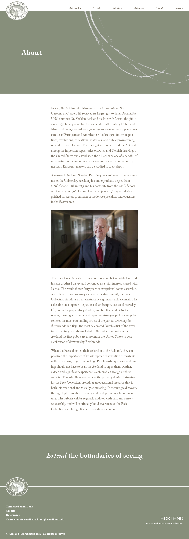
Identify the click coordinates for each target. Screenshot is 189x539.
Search (179, 8)
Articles (139, 8)
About (159, 8)
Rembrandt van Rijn (64, 325)
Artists (97, 8)
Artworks (75, 8)
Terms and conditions (19, 506)
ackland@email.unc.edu (49, 519)
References (13, 515)
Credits (10, 511)
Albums (117, 8)
